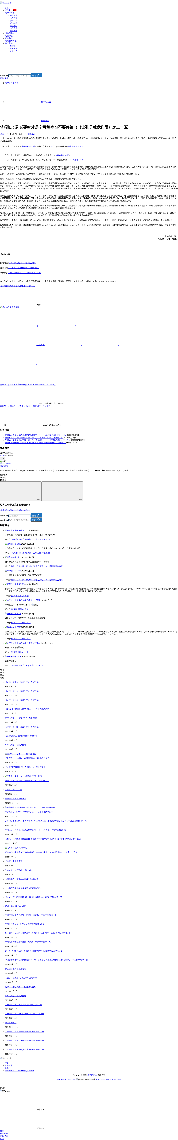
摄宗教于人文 (10, 1023)
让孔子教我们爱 (28, 146)
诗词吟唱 (13, 31)
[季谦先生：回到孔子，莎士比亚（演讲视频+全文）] (25, 776)
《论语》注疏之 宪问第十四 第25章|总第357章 (24, 1040)
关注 (38, 499)
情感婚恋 (13, 26)
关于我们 (9, 43)
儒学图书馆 (10, 33)
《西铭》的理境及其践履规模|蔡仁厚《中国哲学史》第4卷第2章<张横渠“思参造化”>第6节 (43, 839)
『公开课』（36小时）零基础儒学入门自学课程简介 (27, 758)
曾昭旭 (14, 286)
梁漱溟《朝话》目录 (20, 596)
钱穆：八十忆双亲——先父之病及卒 (20, 987)
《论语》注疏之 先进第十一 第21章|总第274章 (24, 1032)
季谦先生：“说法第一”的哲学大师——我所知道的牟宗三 (29, 812)
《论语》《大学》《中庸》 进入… (15, 510)
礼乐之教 (13, 28)
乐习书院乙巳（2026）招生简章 (22, 263)
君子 (2, 286)
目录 (52, 146)
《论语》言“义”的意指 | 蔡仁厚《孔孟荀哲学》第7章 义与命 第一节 (33, 897)
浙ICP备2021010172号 (66, 1079)
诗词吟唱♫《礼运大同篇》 (16, 906)
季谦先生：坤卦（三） (21, 623)
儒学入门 (9, 10)
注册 (6, 78)
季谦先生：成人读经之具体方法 (18, 870)
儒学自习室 (92, 1075)
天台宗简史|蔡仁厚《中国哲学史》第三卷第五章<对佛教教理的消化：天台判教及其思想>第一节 (46, 821)
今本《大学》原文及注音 (15, 745)
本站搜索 (9, 1065)
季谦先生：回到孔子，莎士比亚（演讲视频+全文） (27, 781)
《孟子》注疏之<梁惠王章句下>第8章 (27, 665)
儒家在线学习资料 (75, 146)
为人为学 (13, 18)
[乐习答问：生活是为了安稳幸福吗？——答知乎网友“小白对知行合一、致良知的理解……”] (16, 848)
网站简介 (13, 46)
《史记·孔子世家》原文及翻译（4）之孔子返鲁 (25, 767)
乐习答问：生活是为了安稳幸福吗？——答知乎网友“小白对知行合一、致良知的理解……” (43, 852)
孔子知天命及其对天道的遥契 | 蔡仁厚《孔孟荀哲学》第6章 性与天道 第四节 (37, 933)
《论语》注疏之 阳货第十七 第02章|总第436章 (24, 1014)
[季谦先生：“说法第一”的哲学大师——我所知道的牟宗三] (30, 808)
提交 (2, 458)
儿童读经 (9, 36)
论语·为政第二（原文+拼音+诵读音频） (22, 736)
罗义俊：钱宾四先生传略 (15, 969)
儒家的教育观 (10, 41)
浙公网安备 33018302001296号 (108, 1079)
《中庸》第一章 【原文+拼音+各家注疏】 (22, 727)
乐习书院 (9, 38)
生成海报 (40, 345)
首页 (7, 8)
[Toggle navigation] (1, 1)
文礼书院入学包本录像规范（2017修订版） (23, 888)
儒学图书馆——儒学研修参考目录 (19, 1071)
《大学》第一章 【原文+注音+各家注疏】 (22, 691)
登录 (2, 78)
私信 (80, 499)
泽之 (2, 134)
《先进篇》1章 (77, 160)
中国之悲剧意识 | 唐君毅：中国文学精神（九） (25, 924)
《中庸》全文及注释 (13, 861)
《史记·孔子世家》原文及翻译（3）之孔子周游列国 (27, 709)
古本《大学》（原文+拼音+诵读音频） (21, 718)
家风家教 (13, 23)
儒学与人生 (10, 13)
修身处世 (13, 20)
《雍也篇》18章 (62, 155)
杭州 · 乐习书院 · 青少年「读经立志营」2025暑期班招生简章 (37, 566)
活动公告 (13, 51)
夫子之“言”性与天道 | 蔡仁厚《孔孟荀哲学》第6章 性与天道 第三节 (33, 951)
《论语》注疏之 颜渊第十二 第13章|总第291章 (30, 539)
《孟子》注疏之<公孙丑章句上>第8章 (21, 978)
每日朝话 (13, 15)
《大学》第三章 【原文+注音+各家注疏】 (22, 700)
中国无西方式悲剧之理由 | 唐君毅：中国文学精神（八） (29, 942)
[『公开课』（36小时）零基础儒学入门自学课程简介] (20, 754)
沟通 (19, 286)
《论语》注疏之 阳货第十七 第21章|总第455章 (24, 1049)
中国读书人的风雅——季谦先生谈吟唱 (21, 879)
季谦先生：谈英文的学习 (15, 799)
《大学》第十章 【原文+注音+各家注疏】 (22, 682)
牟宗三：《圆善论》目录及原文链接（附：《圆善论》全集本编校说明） (36, 830)
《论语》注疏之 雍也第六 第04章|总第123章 (23, 1005)
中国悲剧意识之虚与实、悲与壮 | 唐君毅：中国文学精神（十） (31, 915)
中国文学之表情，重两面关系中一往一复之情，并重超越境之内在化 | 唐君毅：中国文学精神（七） (47, 960)
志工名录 (13, 48)
